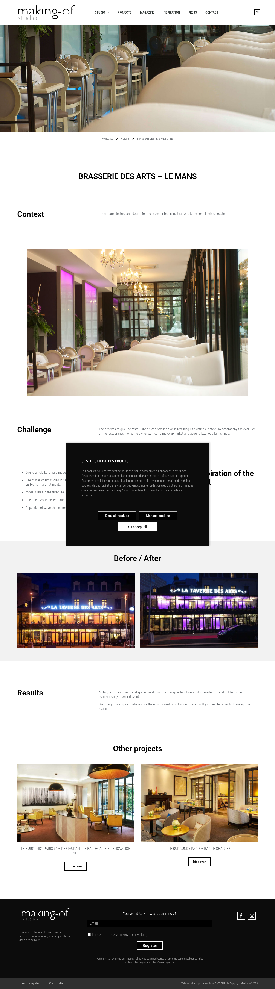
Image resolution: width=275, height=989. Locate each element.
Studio (100, 12)
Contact (211, 12)
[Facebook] (241, 915)
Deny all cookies (117, 515)
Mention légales (29, 983)
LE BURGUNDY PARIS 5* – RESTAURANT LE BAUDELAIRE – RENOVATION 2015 (76, 850)
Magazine (147, 12)
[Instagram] (252, 915)
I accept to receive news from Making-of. (122, 934)
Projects (124, 12)
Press (192, 12)
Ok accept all (137, 527)
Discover (75, 866)
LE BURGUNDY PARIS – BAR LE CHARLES (199, 848)
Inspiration (171, 12)
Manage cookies (158, 515)
